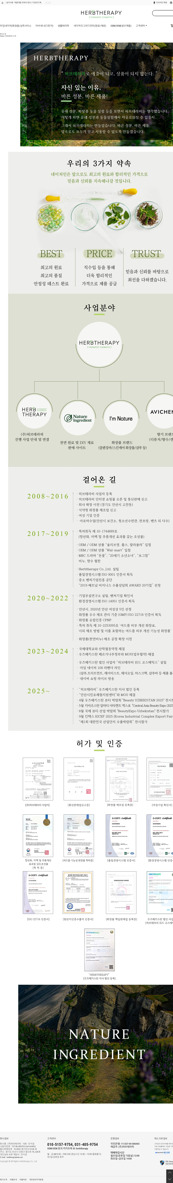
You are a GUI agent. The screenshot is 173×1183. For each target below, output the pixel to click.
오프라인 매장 (161, 2)
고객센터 (140, 25)
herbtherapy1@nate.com (15, 1157)
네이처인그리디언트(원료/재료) (90, 25)
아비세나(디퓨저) (44, 25)
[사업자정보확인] (30, 1147)
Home (2, 36)
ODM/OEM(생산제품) (121, 25)
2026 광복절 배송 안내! (23, 2)
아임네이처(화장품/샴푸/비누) (15, 25)
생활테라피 (63, 25)
